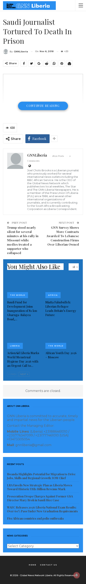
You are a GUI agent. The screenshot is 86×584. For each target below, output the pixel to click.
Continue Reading (42, 106)
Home (32, 565)
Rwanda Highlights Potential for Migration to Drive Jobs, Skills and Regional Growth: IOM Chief (41, 476)
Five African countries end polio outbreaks (35, 518)
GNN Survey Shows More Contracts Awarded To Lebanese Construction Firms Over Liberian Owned (62, 235)
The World (17, 295)
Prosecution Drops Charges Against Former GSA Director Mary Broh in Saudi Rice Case (40, 498)
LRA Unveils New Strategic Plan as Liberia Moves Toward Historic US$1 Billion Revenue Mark (39, 487)
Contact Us (48, 565)
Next (23, 374)
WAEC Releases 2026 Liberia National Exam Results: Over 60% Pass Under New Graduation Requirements (42, 509)
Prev (13, 374)
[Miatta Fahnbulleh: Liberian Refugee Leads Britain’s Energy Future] (62, 286)
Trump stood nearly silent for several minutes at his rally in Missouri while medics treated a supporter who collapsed (22, 240)
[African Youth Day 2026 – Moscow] (62, 337)
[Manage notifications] (76, 575)
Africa (53, 295)
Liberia (15, 346)
